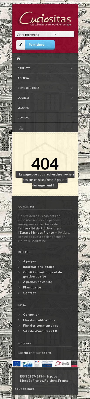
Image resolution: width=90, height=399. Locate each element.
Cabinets (24, 68)
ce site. (47, 352)
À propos (30, 261)
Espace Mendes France (37, 232)
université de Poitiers (36, 228)
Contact (24, 117)
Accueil (44, 58)
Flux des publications (39, 320)
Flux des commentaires (40, 325)
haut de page (25, 388)
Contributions (29, 87)
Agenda (23, 78)
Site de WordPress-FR (40, 331)
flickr (28, 352)
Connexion (31, 314)
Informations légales (38, 266)
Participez (36, 44)
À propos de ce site (37, 282)
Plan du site (46, 127)
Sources (24, 97)
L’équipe (23, 107)
